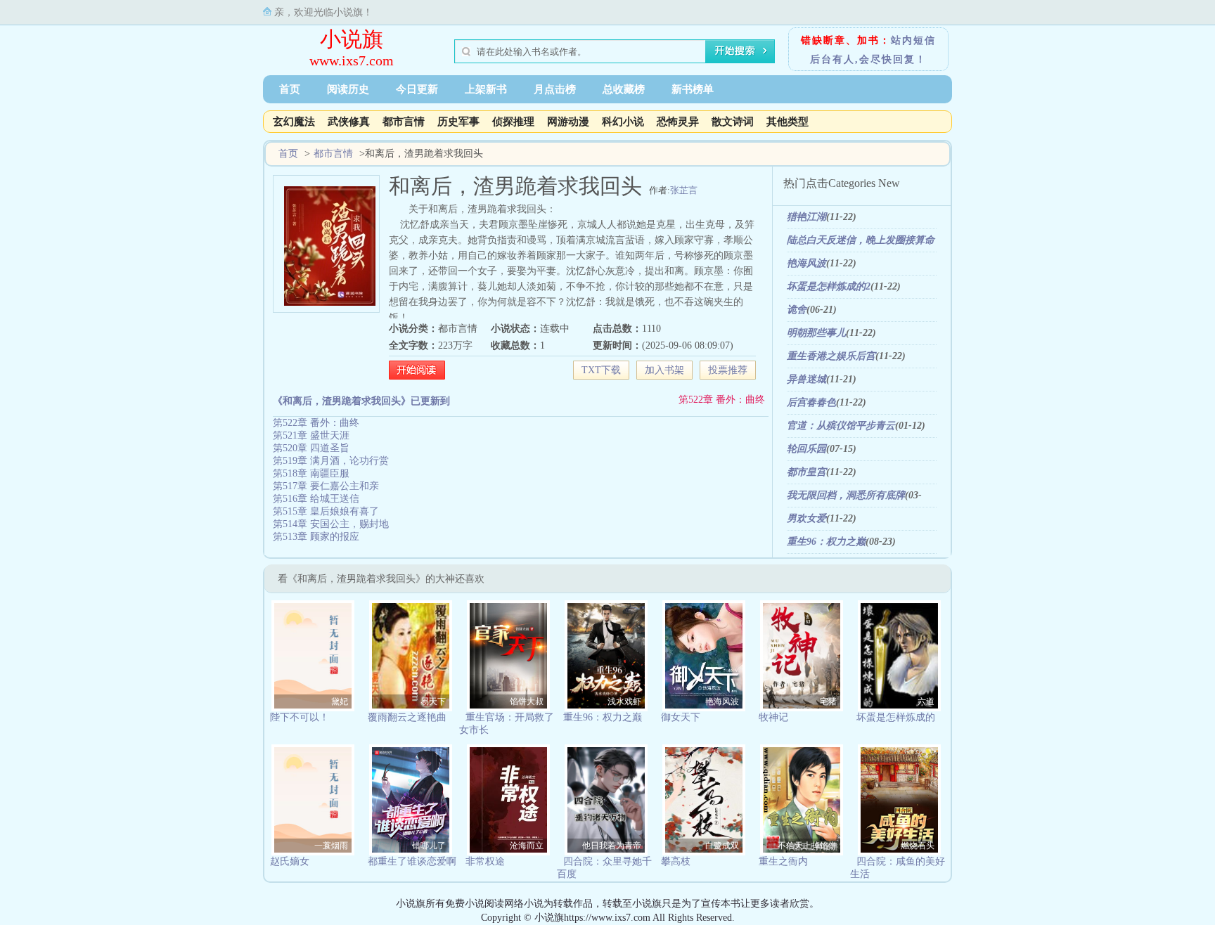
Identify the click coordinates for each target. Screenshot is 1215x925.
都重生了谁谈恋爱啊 (412, 861)
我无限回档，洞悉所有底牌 (846, 495)
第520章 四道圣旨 (311, 448)
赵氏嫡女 (289, 861)
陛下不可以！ (299, 717)
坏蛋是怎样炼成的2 (828, 286)
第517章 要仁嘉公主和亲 (326, 486)
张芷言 (684, 190)
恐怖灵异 (678, 121)
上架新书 (486, 89)
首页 (289, 89)
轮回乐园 (806, 449)
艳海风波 (806, 263)
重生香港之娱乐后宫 (831, 356)
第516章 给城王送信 (316, 498)
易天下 (433, 701)
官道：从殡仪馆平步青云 (841, 425)
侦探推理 (513, 121)
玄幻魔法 (294, 121)
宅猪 (828, 701)
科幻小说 (623, 121)
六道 (926, 701)
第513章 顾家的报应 (316, 536)
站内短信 (913, 40)
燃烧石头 (917, 845)
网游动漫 (568, 121)
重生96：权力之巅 (826, 541)
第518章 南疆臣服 (311, 473)
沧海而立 (527, 845)
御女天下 (680, 717)
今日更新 (417, 89)
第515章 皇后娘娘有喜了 (326, 511)
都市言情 (403, 121)
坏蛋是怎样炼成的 (895, 717)
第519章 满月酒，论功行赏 (331, 460)
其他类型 (787, 121)
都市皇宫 (806, 472)
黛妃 (339, 701)
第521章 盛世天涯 (311, 435)
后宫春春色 (811, 402)
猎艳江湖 (806, 217)
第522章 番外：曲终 (722, 399)
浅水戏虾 (624, 701)
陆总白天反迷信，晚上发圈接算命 (860, 240)
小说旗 (351, 39)
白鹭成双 (722, 845)
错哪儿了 (429, 845)
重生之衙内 (783, 861)
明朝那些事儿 (816, 333)
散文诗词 (733, 121)
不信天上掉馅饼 (807, 845)
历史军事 (458, 121)
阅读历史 (348, 89)
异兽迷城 (806, 379)
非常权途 (485, 861)
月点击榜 (555, 89)
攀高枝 (675, 861)
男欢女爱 (806, 518)
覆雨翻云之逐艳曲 (407, 717)
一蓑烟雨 (331, 845)
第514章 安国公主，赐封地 (331, 524)
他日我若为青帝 (611, 845)
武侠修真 (349, 121)
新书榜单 (692, 89)
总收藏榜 (624, 89)
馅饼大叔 (527, 701)
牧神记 (773, 717)
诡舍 (796, 309)
